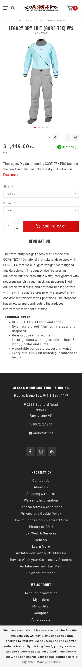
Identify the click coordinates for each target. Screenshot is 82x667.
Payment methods (41, 573)
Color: (9, 203)
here (71, 656)
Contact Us (41, 480)
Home (17, 20)
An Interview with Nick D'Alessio (41, 553)
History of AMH (41, 527)
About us (41, 487)
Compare (41, 613)
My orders (41, 600)
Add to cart (53, 226)
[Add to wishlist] (68, 137)
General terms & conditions (41, 507)
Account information (41, 593)
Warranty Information (41, 500)
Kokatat (41, 33)
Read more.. (11, 174)
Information (39, 241)
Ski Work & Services (41, 533)
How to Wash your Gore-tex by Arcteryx (41, 560)
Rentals (41, 540)
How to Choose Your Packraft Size (41, 520)
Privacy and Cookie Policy (41, 513)
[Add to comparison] (75, 137)
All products (41, 619)
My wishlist (41, 606)
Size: (8, 186)
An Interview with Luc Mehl (41, 566)
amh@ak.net (43, 433)
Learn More (41, 546)
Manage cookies (48, 662)
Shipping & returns (41, 494)
